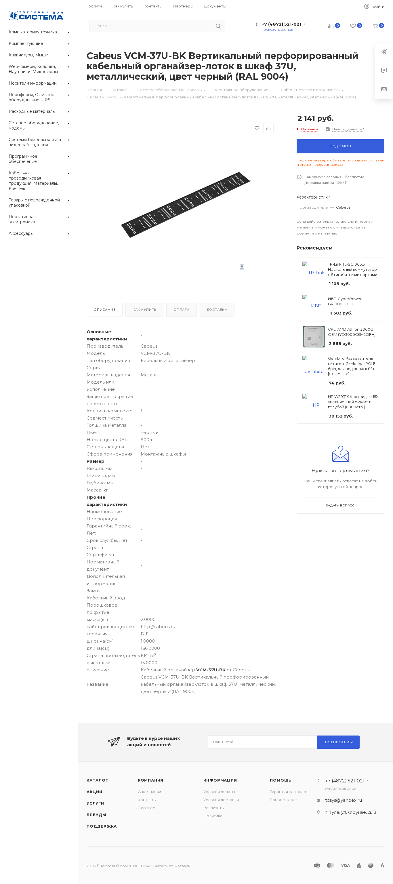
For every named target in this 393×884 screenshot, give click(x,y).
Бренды (96, 814)
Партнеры (148, 807)
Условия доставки (221, 799)
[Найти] (218, 26)
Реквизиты (213, 807)
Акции (94, 791)
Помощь (281, 780)
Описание (104, 310)
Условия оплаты (219, 791)
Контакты (147, 799)
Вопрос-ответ (284, 799)
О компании (149, 791)
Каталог (97, 780)
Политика (212, 815)
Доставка (217, 310)
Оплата (181, 310)
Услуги (95, 803)
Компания (150, 780)
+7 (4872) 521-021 (282, 24)
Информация (220, 780)
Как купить (144, 310)
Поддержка (102, 826)
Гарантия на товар (288, 791)
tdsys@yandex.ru (343, 800)
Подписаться (339, 742)
